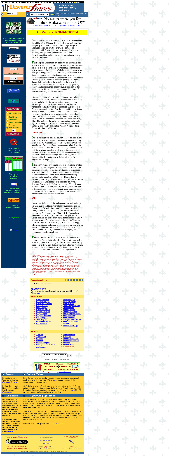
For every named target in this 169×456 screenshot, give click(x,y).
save (73, 390)
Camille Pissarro (70, 312)
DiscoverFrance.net (65, 372)
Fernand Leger (69, 300)
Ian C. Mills (46, 443)
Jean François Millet (71, 306)
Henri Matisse (68, 304)
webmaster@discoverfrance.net (71, 448)
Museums (67, 337)
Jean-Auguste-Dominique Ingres (43, 321)
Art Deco (39, 335)
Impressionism (69, 335)
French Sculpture (43, 343)
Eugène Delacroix (43, 316)
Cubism (39, 339)
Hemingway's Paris (9, 382)
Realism (66, 343)
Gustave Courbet (43, 310)
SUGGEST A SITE (38, 289)
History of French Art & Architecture (45, 346)
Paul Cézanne (42, 306)
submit (39, 293)
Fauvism (39, 341)
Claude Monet (68, 308)
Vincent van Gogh (70, 326)
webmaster (9, 431)
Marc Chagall (41, 308)
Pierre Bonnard (42, 300)
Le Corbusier (41, 324)
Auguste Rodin (69, 316)
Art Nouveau (41, 337)
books (55, 380)
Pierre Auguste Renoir (72, 314)
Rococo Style (68, 345)
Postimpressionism (71, 341)
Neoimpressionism (71, 339)
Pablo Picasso (69, 310)
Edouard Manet (69, 302)
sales (57, 424)
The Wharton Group (46, 440)
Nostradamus (7, 392)
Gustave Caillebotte (44, 304)
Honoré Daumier (43, 312)
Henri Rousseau (69, 318)
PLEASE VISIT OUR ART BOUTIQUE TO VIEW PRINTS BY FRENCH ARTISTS (57, 25)
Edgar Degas (41, 314)
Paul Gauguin (42, 318)
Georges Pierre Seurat (72, 320)
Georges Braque (43, 302)
